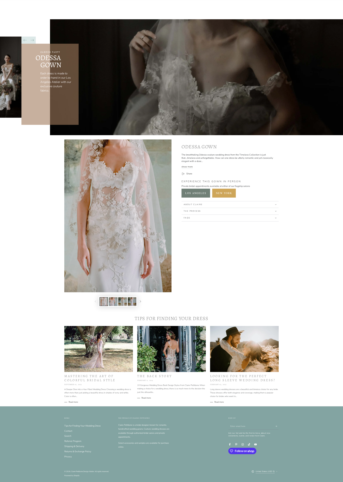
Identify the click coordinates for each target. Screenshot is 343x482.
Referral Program (72, 441)
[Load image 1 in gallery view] (104, 301)
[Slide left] (95, 302)
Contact (68, 431)
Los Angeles (195, 193)
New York (224, 193)
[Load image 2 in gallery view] (113, 301)
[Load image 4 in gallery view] (132, 301)
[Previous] (25, 40)
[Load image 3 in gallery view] (122, 301)
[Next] (32, 40)
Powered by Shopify (71, 475)
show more (187, 166)
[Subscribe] (277, 426)
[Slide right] (140, 302)
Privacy (68, 456)
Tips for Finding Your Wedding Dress (82, 425)
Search (67, 436)
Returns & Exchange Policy (77, 451)
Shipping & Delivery (74, 446)
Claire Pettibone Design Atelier (82, 471)
